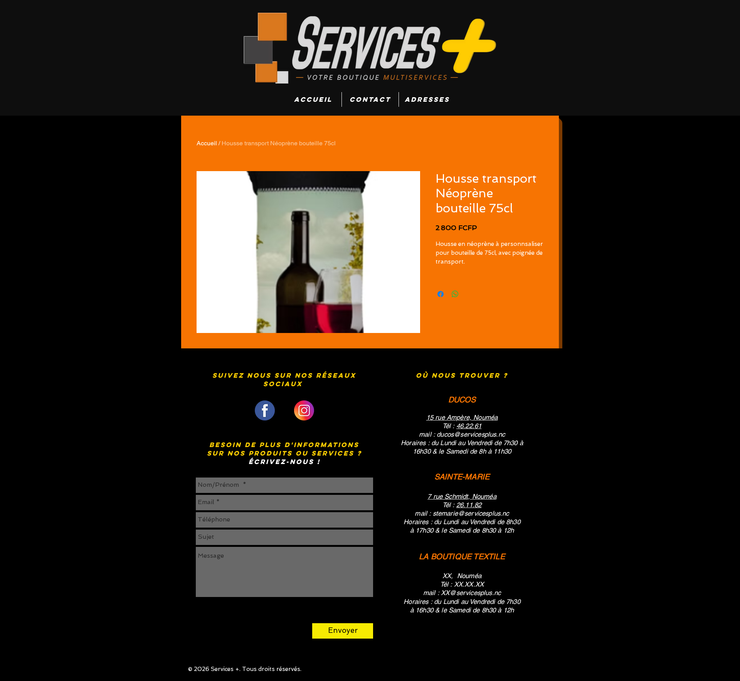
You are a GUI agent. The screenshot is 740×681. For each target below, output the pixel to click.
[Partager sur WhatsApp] (455, 294)
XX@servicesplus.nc (471, 593)
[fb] (265, 410)
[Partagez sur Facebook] (440, 294)
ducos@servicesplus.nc (471, 434)
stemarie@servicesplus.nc (471, 513)
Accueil (207, 143)
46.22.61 (468, 426)
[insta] (304, 410)
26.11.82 (468, 505)
